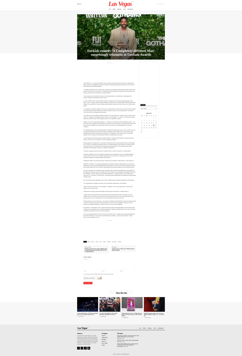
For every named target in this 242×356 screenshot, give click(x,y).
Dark (101, 241)
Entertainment (121, 44)
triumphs (119, 241)
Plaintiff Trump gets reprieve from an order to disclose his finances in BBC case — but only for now (154, 314)
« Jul (141, 132)
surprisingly (114, 241)
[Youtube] (88, 348)
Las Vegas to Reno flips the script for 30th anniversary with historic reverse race (108, 314)
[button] (79, 4)
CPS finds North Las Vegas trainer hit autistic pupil (127, 340)
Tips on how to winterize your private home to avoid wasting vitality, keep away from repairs (128, 336)
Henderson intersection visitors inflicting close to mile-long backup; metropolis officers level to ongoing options (96, 250)
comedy (96, 241)
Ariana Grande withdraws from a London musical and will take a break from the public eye (127, 344)
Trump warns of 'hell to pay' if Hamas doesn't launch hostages (123, 249)
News (118, 338)
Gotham (104, 241)
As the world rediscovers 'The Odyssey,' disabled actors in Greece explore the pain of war (87, 314)
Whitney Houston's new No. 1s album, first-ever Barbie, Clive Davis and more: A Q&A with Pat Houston (132, 314)
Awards (92, 241)
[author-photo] (78, 316)
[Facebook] (78, 348)
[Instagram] (82, 348)
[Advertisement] (109, 72)
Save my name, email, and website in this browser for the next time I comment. (99, 274)
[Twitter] (85, 348)
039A (89, 241)
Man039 (108, 241)
